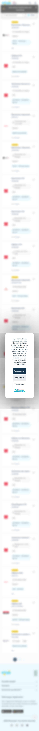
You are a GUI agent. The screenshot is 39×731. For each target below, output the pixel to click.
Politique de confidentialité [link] (19, 391)
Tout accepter (19, 371)
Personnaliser (19, 384)
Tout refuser (19, 378)
